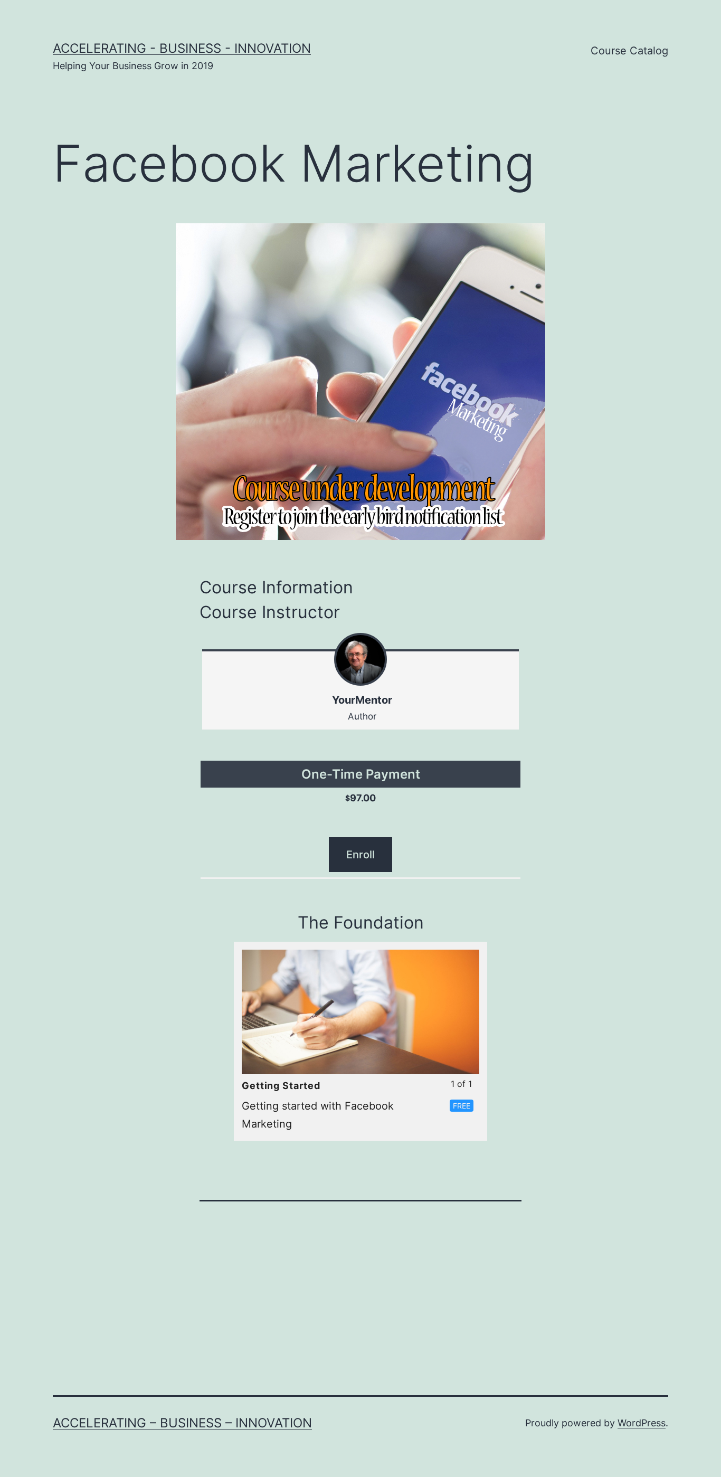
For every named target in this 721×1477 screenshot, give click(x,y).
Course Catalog (629, 50)
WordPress (642, 1422)
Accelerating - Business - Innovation (182, 48)
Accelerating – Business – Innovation (182, 1423)
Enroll (360, 854)
